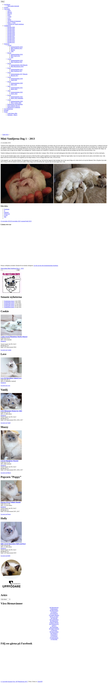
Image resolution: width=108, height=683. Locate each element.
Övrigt (6, 112)
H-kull (9, 81)
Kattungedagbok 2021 (17, 87)
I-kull (8, 86)
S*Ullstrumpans (54, 638)
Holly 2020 (14, 84)
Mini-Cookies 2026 (16, 103)
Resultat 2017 (11, 36)
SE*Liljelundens (54, 619)
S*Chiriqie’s (54, 612)
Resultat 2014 (11, 41)
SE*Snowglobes (54, 632)
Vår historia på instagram (14, 21)
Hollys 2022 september (17, 98)
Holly (8, 15)
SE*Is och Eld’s (54, 616)
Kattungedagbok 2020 (17, 83)
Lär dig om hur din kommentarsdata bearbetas (46, 265)
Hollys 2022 (14, 93)
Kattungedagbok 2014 (17, 54)
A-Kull (9, 45)
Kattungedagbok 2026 (17, 101)
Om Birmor (7, 4)
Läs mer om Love (5, 385)
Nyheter (6, 7)
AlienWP (39, 681)
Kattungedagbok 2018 (17, 78)
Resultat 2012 (11, 42)
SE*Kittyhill (54, 618)
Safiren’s (54, 625)
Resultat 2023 (11, 30)
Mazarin (9, 12)
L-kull (9, 99)
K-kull (9, 95)
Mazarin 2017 (14, 75)
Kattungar (6, 44)
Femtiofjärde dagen (9, 302)
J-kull (8, 90)
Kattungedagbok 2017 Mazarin (19, 74)
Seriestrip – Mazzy (12, 115)
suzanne (23, 221)
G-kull (9, 77)
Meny (2, 1)
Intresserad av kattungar (13, 107)
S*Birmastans (54, 609)
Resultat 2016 (11, 37)
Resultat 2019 (11, 33)
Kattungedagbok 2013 (17, 47)
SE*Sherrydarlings (54, 628)
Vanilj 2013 (5, 134)
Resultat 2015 (11, 39)
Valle (12, 51)
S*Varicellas (54, 639)
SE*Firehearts (54, 613)
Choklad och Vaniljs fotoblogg (15, 24)
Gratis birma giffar (12, 113)
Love (8, 18)
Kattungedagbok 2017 (17, 69)
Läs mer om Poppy (6, 514)
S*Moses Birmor (54, 622)
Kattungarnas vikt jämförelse (15, 104)
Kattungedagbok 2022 (17, 92)
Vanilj (9, 10)
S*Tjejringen (54, 636)
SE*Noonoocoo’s (54, 624)
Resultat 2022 (11, 31)
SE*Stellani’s (54, 633)
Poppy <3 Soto (11, 22)
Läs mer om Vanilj (5, 423)
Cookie (9, 16)
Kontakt (6, 110)
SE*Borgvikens (54, 610)
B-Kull (9, 53)
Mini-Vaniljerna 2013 (16, 48)
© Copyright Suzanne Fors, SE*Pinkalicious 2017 (14, 681)
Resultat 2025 (11, 28)
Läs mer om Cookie (6, 350)
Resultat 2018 (11, 34)
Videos (9, 19)
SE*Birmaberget (54, 607)
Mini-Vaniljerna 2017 (16, 71)
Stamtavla (3, 341)
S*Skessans (54, 630)
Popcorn (9, 13)
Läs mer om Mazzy (6, 472)
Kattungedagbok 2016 (17, 60)
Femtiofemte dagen (9, 301)
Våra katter (7, 9)
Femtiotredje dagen (9, 304)
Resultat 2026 (11, 27)
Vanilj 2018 (14, 80)
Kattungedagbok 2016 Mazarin (19, 65)
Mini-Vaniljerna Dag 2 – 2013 (12, 268)
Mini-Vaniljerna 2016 (16, 62)
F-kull (9, 72)
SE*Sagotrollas (54, 627)
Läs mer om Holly (5, 555)
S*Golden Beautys (54, 615)
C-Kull (9, 59)
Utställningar (7, 25)
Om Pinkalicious (8, 109)
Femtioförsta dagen (9, 307)
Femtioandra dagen (9, 305)
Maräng (13, 50)
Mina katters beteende (13, 6)
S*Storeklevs (54, 635)
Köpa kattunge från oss (13, 106)
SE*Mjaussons (54, 621)
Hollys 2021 (14, 89)
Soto (12, 57)
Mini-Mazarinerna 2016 (17, 66)
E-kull (9, 68)
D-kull (9, 63)
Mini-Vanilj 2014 (15, 56)
